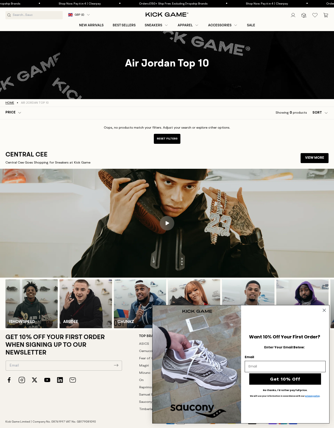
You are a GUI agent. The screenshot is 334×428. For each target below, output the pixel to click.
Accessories (220, 25)
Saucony (145, 402)
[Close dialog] (324, 310)
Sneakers (153, 25)
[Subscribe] (116, 365)
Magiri (144, 365)
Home (9, 102)
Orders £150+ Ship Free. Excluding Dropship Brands (151, 3)
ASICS (144, 344)
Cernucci (145, 351)
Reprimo (145, 387)
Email (249, 357)
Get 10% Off (285, 379)
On (141, 380)
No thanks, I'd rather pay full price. (285, 390)
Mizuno (144, 373)
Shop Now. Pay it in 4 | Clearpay (58, 3)
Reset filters (167, 138)
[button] (157, 25)
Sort (317, 113)
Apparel (185, 25)
